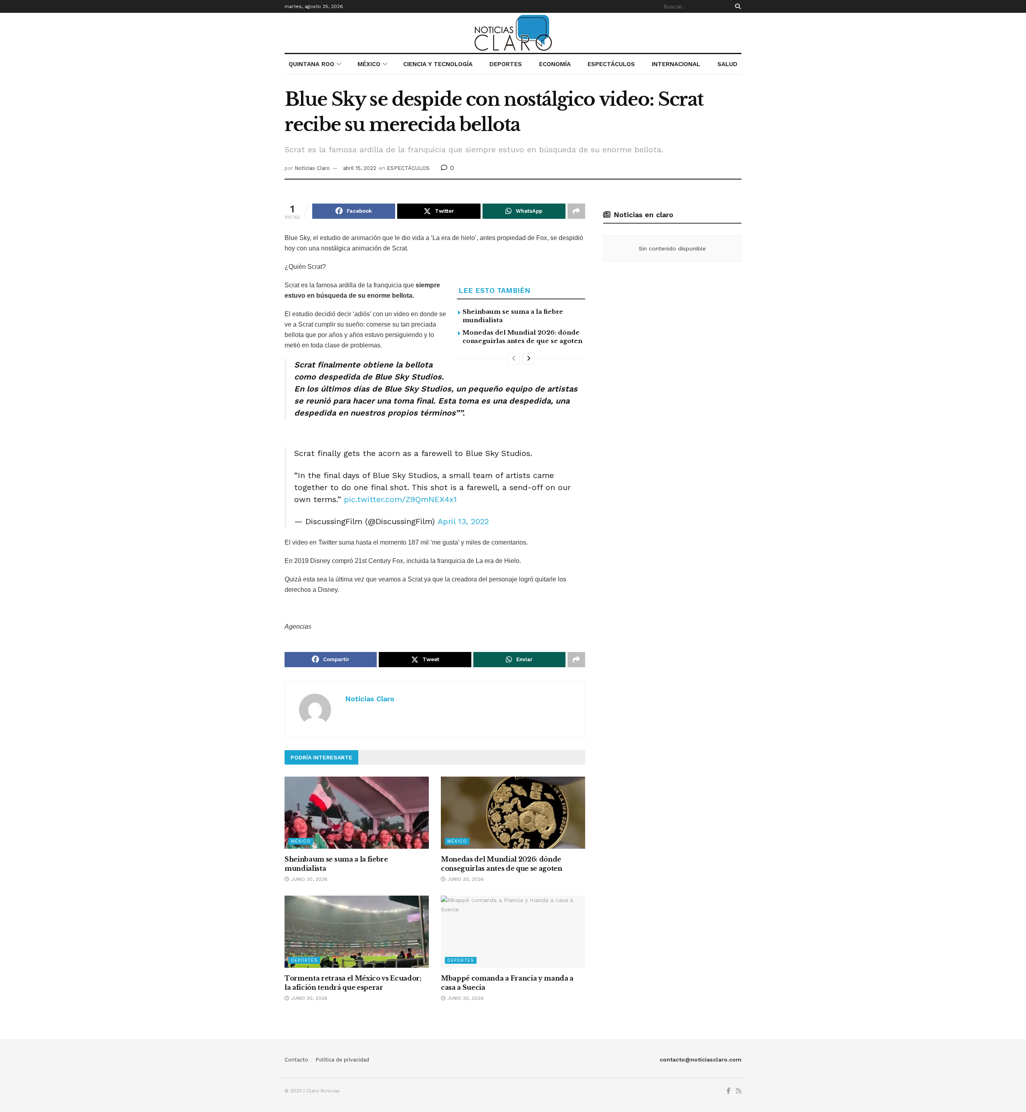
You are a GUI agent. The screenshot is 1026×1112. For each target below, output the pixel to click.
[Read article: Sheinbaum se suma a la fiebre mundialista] (357, 813)
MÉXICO (368, 64)
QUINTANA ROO (311, 64)
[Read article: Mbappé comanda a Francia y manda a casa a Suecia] (513, 932)
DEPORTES (505, 64)
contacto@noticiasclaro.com (700, 1059)
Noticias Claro (312, 168)
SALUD (727, 64)
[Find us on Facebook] (729, 1091)
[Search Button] (736, 6)
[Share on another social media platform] (576, 211)
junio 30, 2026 (308, 879)
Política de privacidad (342, 1060)
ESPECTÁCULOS (611, 64)
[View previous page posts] (514, 358)
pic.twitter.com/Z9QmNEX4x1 (400, 499)
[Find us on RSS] (738, 1091)
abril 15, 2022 (359, 168)
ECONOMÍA (555, 64)
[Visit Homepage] (513, 33)
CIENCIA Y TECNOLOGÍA (438, 64)
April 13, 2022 (463, 521)
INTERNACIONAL (676, 64)
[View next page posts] (529, 358)
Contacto (296, 1060)
